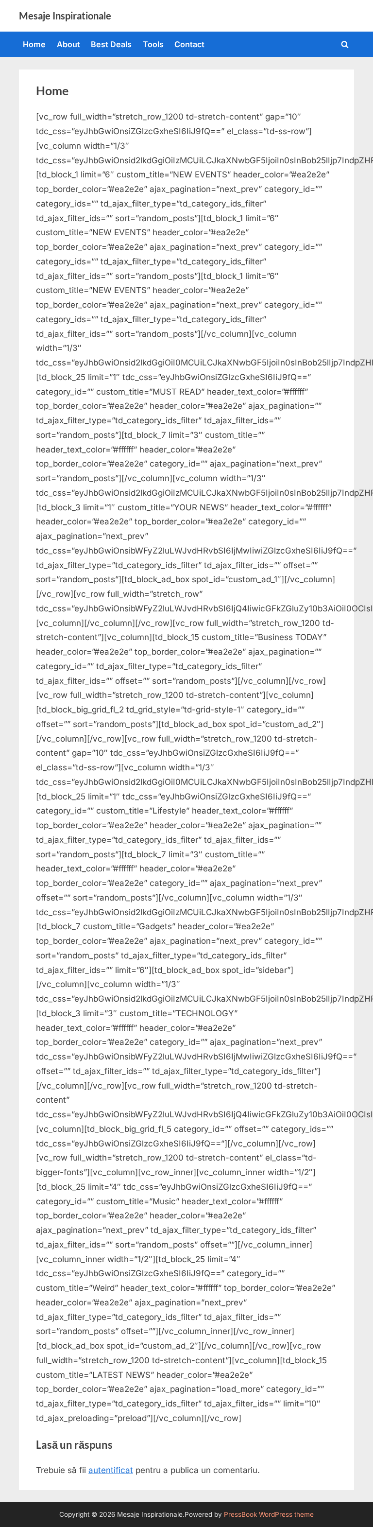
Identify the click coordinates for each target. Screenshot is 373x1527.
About (68, 44)
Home (34, 44)
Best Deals (111, 44)
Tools (153, 44)
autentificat (110, 1470)
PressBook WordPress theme (269, 1514)
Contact (189, 44)
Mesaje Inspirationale (65, 15)
